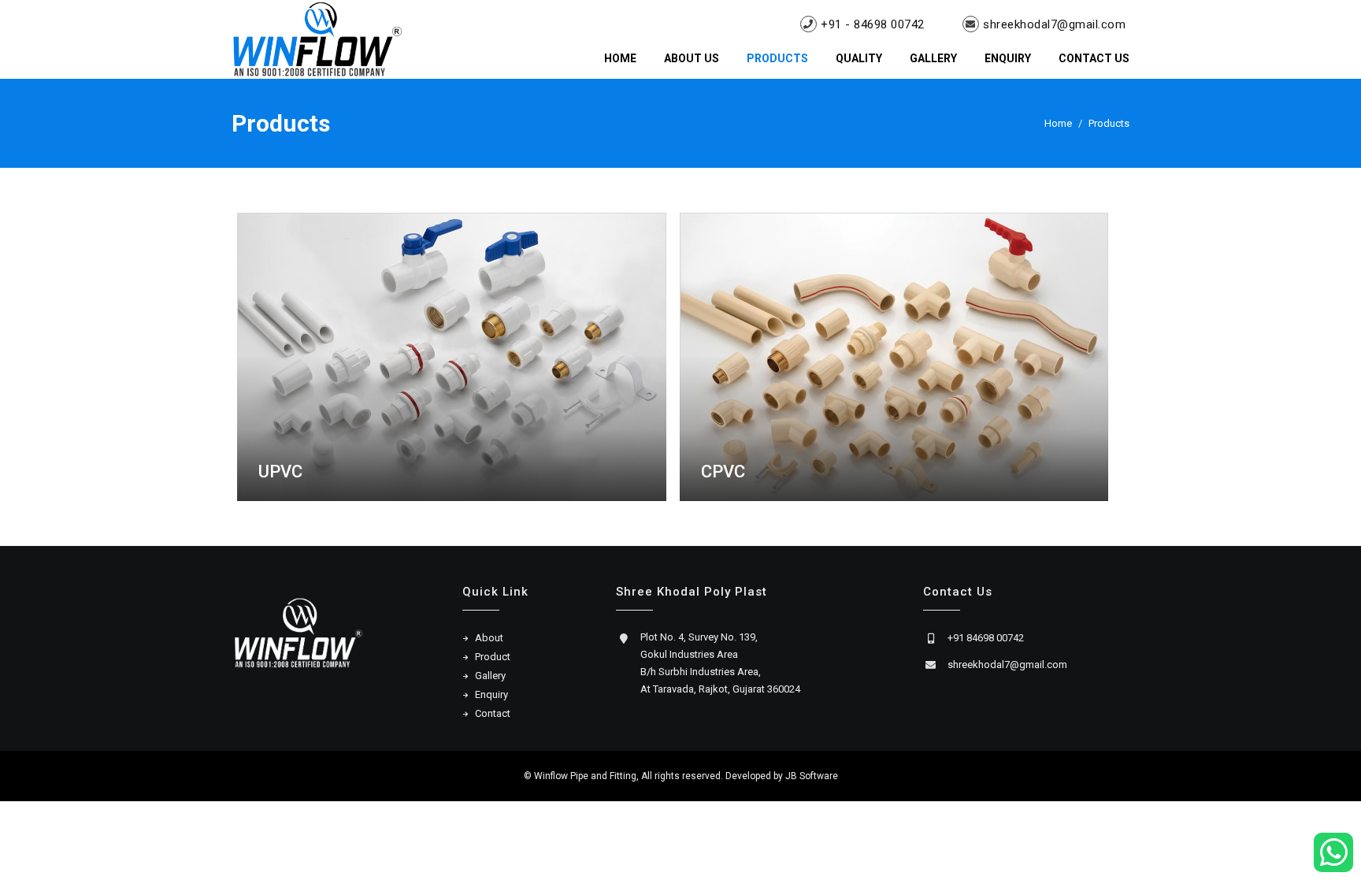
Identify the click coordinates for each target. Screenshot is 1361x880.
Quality (859, 58)
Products (777, 58)
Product (492, 657)
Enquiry (1008, 58)
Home (620, 58)
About (489, 638)
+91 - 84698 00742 (873, 24)
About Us (691, 58)
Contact (492, 713)
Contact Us (1094, 58)
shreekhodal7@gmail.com (1054, 24)
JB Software (811, 776)
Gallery (933, 58)
